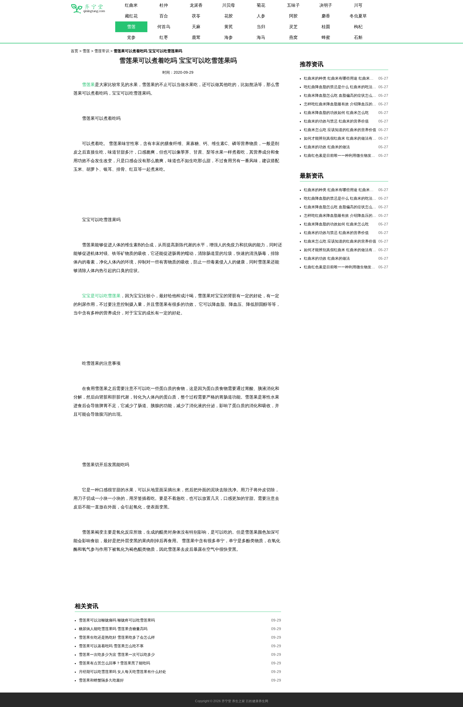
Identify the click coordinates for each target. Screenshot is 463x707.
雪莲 (131, 26)
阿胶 (293, 16)
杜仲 (163, 5)
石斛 (358, 37)
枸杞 (358, 26)
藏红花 (131, 16)
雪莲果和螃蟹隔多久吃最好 (101, 680)
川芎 (358, 5)
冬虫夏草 (358, 16)
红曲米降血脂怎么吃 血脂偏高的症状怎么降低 (340, 95)
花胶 (228, 16)
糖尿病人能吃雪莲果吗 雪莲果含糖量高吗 (113, 629)
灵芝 (293, 26)
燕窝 (293, 37)
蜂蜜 (326, 37)
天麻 (196, 26)
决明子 (325, 5)
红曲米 (131, 5)
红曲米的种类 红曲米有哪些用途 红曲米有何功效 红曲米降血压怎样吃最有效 (340, 78)
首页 (74, 51)
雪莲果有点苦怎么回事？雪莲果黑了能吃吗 (114, 663)
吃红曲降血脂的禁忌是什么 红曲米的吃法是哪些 (340, 87)
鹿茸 (196, 37)
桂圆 (326, 26)
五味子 (293, 5)
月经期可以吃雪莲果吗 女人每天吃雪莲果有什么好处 (122, 671)
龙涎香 (196, 5)
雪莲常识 (101, 51)
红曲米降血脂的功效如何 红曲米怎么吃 (336, 112)
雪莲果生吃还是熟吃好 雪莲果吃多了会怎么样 (117, 637)
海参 (228, 37)
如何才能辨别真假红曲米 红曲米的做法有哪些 (340, 138)
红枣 (163, 37)
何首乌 (163, 26)
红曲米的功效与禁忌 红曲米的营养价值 (336, 121)
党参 (131, 37)
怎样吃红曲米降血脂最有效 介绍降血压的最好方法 (340, 104)
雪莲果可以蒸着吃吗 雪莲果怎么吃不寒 (111, 646)
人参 (261, 16)
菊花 (261, 5)
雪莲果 (88, 84)
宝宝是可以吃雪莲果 (101, 295)
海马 (261, 37)
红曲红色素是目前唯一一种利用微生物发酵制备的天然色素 (340, 155)
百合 (163, 16)
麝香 (326, 16)
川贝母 (228, 5)
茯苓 (196, 16)
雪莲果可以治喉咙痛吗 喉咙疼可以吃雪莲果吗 (117, 620)
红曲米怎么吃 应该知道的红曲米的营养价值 (340, 130)
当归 (261, 26)
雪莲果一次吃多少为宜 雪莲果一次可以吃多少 (117, 654)
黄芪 (228, 26)
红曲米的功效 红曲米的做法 (327, 147)
